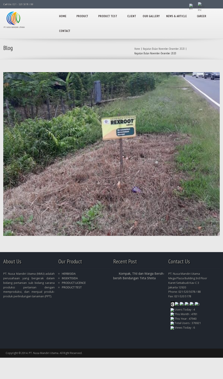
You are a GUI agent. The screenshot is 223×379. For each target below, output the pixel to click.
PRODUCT (82, 16)
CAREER (201, 16)
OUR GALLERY (151, 16)
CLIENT (131, 16)
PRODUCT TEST (107, 16)
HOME (62, 16)
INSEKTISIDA (70, 278)
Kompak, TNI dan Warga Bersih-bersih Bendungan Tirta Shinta (138, 275)
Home (137, 49)
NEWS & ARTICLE (176, 16)
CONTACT (64, 31)
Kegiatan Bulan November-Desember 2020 (164, 49)
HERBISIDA (69, 274)
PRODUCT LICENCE (74, 283)
